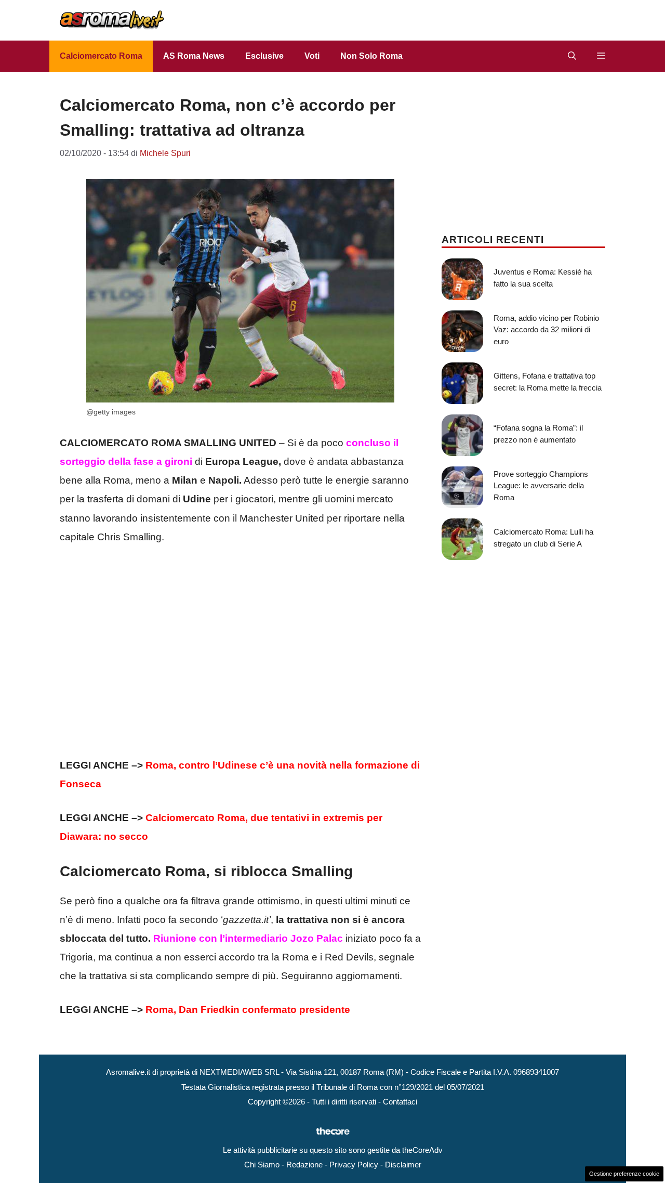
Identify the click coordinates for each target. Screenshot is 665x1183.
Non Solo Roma (371, 55)
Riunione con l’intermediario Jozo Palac (248, 938)
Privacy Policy (353, 1164)
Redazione (304, 1164)
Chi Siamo (262, 1164)
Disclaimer (403, 1164)
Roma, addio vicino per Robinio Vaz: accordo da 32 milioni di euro (546, 330)
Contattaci (400, 1101)
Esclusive (264, 55)
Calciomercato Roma (101, 55)
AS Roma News (193, 55)
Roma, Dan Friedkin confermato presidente (247, 1009)
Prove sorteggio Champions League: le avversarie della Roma (541, 486)
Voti (312, 55)
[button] (572, 56)
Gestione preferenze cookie (624, 1174)
